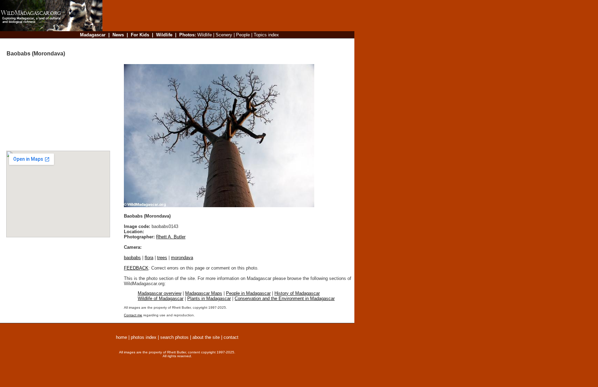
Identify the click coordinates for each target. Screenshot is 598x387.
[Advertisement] (226, 43)
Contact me (133, 315)
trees (162, 257)
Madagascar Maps (203, 293)
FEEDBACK (136, 268)
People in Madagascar (248, 293)
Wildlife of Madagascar (160, 298)
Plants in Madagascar (209, 298)
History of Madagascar (297, 293)
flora (149, 257)
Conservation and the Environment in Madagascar (285, 298)
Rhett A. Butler (170, 236)
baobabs (132, 257)
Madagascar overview (159, 293)
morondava (182, 257)
